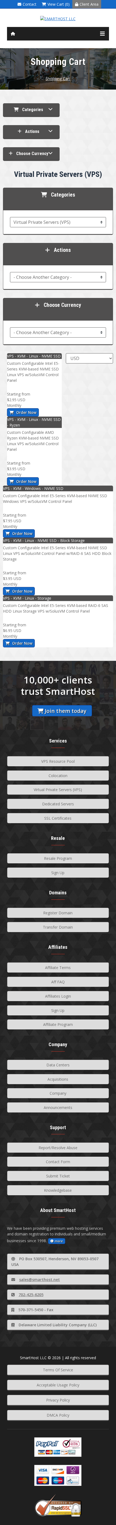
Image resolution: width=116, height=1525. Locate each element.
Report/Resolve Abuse (58, 1147)
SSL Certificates (57, 818)
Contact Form (58, 1161)
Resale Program (58, 858)
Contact (29, 4)
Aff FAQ (58, 981)
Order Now (25, 412)
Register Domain (58, 912)
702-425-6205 (31, 1294)
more (59, 1241)
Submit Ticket (58, 1176)
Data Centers (58, 1064)
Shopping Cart (58, 78)
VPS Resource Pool (58, 761)
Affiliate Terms (58, 967)
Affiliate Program (58, 1024)
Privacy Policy (58, 1400)
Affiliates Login (58, 996)
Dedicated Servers (58, 803)
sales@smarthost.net (39, 1279)
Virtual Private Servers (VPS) (58, 789)
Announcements (58, 1107)
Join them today (65, 711)
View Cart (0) (58, 4)
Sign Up (57, 872)
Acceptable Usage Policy (58, 1384)
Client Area (89, 4)
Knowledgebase (58, 1190)
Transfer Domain (58, 927)
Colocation (58, 775)
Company (58, 1093)
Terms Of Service (58, 1369)
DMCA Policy (58, 1415)
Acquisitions (57, 1079)
